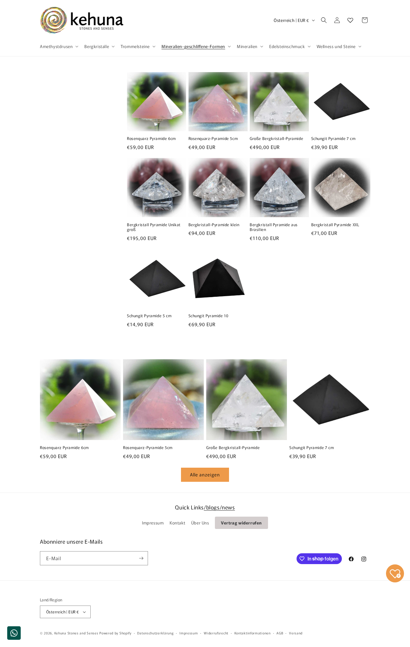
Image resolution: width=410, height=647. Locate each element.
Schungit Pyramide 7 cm (333, 138)
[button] (58, 46)
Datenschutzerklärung (155, 632)
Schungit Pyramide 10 (208, 315)
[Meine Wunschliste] (350, 20)
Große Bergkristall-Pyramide (276, 138)
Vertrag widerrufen (241, 523)
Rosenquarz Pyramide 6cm (151, 138)
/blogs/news (219, 507)
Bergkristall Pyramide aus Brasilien (274, 227)
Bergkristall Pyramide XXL (335, 224)
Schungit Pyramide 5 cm (149, 315)
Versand (296, 632)
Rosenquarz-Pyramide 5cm (213, 138)
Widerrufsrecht (216, 632)
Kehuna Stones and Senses (76, 632)
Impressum (153, 523)
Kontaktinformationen (252, 632)
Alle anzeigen (205, 474)
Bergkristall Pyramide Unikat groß (154, 227)
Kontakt (177, 523)
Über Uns (200, 523)
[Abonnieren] (141, 558)
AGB (279, 632)
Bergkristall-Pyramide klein (214, 224)
